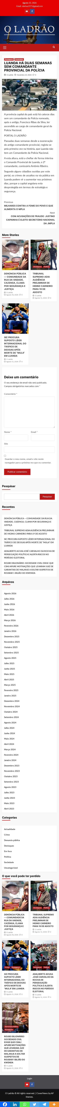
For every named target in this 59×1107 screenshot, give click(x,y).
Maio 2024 (9, 739)
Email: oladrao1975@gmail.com (29, 6)
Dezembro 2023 (11, 766)
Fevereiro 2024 (11, 755)
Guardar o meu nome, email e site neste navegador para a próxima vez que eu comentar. (28, 461)
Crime (7, 330)
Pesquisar (8, 486)
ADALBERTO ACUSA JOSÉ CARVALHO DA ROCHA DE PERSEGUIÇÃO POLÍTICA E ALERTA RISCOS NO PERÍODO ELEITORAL (29, 554)
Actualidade (9, 829)
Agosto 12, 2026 (41, 298)
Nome (8, 432)
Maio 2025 (9, 674)
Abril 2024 (9, 744)
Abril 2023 (9, 809)
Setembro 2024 (11, 717)
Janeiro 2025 (10, 696)
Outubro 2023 (11, 776)
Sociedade (19, 59)
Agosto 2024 (10, 723)
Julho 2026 (9, 599)
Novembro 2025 (12, 642)
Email (34, 432)
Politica (46, 267)
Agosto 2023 (10, 787)
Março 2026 (10, 620)
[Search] (54, 47)
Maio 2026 (9, 610)
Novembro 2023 (12, 771)
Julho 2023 (9, 793)
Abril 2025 (9, 680)
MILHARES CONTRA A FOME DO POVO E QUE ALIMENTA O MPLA (28, 206)
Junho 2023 (9, 798)
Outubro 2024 (11, 712)
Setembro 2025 (11, 653)
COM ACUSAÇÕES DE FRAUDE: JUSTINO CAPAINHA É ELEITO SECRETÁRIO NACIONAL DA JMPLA (30, 218)
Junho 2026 (9, 604)
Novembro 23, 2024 (24, 75)
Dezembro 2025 (11, 637)
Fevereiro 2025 (11, 690)
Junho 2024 (9, 733)
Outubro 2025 (11, 647)
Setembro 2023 (11, 782)
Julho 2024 (9, 728)
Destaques (9, 59)
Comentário (10, 394)
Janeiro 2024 (10, 760)
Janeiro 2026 (10, 631)
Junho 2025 (9, 669)
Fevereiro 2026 (11, 626)
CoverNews (42, 1093)
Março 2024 (10, 750)
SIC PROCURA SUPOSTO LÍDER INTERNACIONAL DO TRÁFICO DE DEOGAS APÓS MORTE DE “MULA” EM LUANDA (15, 346)
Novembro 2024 (12, 707)
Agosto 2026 (10, 594)
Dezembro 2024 (11, 701)
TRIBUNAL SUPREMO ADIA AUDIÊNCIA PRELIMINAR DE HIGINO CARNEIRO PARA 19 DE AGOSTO (43, 282)
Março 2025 (10, 685)
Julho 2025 (9, 663)
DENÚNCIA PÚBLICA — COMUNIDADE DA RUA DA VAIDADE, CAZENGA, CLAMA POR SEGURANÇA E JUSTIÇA (28, 521)
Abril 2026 (9, 615)
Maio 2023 (9, 803)
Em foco (8, 851)
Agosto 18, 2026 (12, 295)
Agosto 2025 (10, 658)
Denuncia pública (11, 264)
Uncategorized (11, 868)
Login (29, 1078)
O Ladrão (10, 75)
